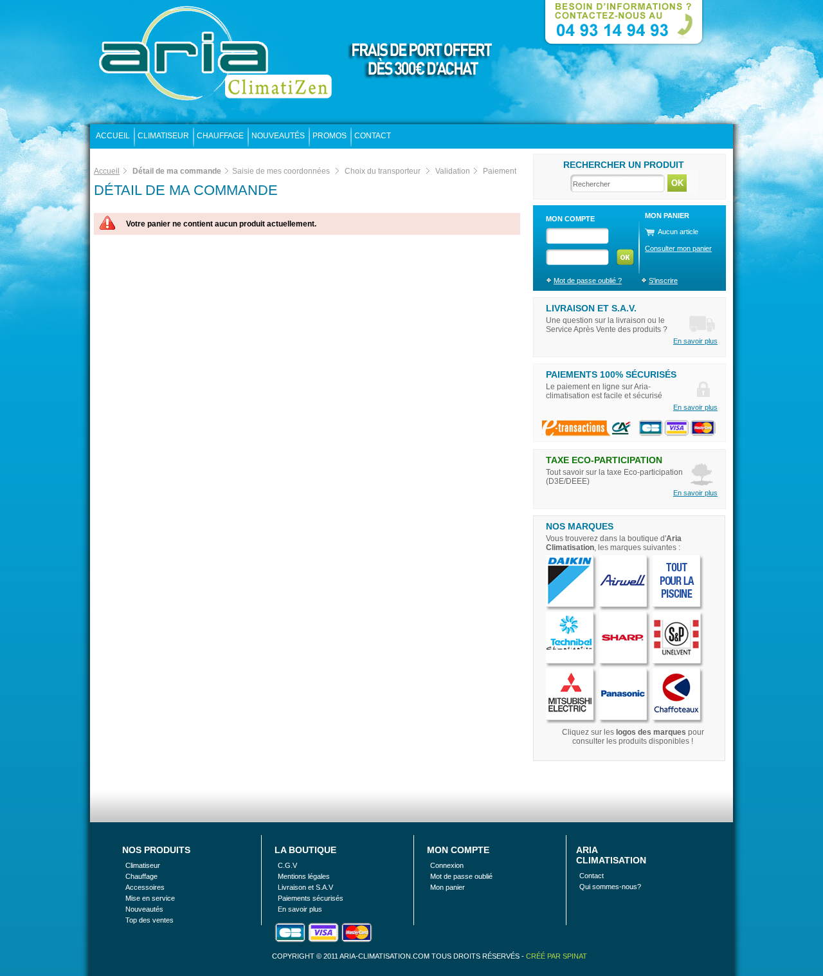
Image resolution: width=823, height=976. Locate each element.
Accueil (113, 135)
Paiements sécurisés (310, 898)
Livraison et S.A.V (305, 887)
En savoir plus (695, 341)
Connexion (447, 865)
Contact (372, 135)
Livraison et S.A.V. (591, 308)
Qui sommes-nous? (610, 886)
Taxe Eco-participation (604, 460)
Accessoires (145, 887)
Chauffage (220, 135)
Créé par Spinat (556, 956)
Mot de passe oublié (461, 876)
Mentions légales (304, 876)
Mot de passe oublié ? (588, 280)
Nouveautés (278, 135)
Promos (329, 135)
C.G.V (287, 865)
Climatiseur (163, 135)
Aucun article (678, 231)
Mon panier (447, 887)
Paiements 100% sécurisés (611, 374)
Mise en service (150, 898)
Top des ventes (149, 920)
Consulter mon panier (678, 248)
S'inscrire (663, 280)
